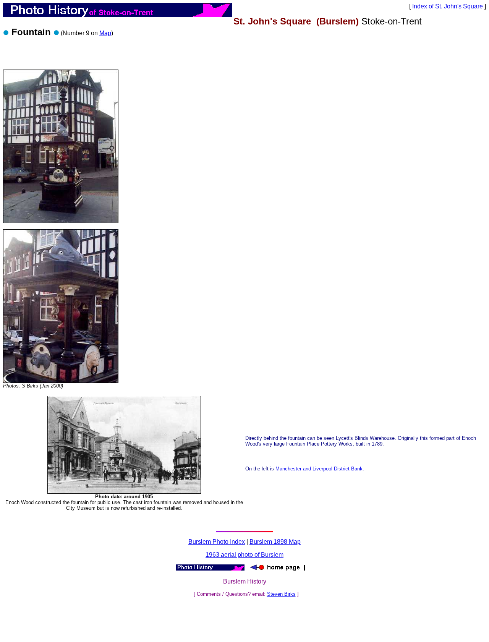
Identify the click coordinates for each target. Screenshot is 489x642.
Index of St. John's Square (447, 6)
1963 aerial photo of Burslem (244, 554)
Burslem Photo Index (216, 541)
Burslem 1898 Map (275, 541)
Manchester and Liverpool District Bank (319, 469)
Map (105, 33)
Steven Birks (281, 594)
